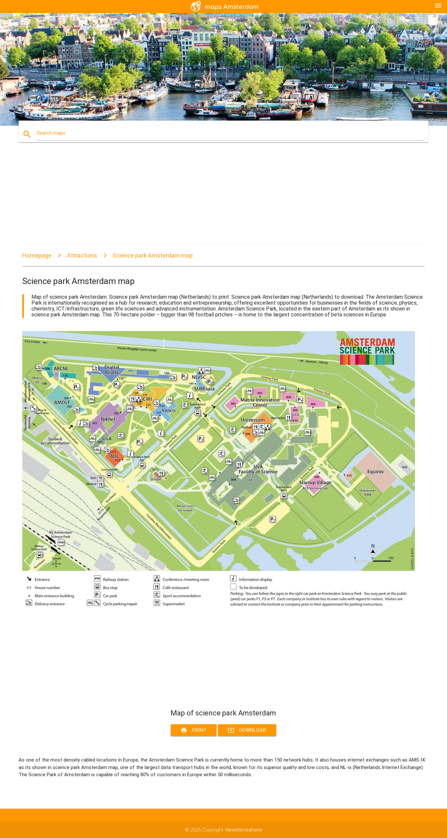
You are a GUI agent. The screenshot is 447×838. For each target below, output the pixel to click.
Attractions (82, 255)
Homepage (36, 255)
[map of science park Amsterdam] (218, 605)
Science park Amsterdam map (153, 255)
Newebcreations (243, 830)
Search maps (51, 133)
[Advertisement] (218, 199)
